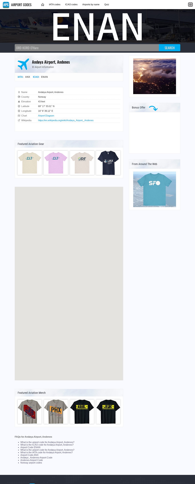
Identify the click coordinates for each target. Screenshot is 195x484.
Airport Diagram (46, 115)
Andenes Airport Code (31, 460)
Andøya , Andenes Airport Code (36, 457)
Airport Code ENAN (30, 447)
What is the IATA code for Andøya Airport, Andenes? (46, 452)
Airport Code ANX (29, 455)
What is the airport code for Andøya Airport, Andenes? (47, 442)
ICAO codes (71, 4)
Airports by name (90, 4)
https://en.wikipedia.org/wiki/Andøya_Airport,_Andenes (66, 120)
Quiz (106, 4)
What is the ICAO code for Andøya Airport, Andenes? (47, 445)
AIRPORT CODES (20, 4)
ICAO (36, 77)
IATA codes (54, 4)
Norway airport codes (31, 463)
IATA (20, 77)
